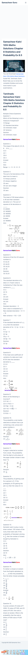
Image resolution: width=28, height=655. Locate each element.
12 (14, 653)
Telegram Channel (23, 653)
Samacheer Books (18, 653)
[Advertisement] (14, 20)
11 (10, 653)
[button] (14, 652)
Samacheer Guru (9, 2)
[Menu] (25, 2)
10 (7, 653)
